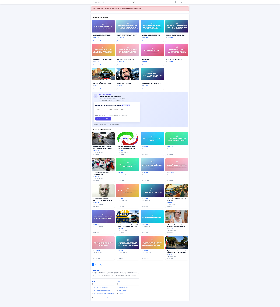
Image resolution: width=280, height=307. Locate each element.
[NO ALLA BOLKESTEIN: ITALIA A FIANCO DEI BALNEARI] (152, 55)
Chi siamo (128, 2)
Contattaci (122, 2)
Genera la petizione (104, 119)
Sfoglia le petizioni (113, 2)
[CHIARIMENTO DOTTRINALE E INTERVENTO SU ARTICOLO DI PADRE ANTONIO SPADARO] (152, 79)
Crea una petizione (181, 2)
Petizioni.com (97, 2)
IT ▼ (106, 2)
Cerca (135, 2)
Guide (93, 281)
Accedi (172, 2)
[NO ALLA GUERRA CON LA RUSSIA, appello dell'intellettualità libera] (103, 31)
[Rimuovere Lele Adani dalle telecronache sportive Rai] (127, 79)
